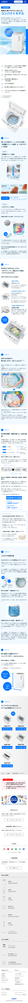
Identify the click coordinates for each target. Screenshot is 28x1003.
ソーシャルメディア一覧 (14, 852)
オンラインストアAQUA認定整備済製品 (18, 2)
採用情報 (3, 976)
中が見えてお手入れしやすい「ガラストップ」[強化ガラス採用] (13, 71)
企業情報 (3, 973)
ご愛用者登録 (17, 982)
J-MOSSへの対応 (4, 980)
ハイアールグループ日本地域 (20, 994)
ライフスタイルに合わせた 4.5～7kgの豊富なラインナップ (15, 91)
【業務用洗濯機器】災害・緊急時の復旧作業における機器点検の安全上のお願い (15, 783)
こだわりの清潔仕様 (9, 83)
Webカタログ (4, 978)
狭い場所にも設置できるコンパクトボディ (15, 87)
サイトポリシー (4, 992)
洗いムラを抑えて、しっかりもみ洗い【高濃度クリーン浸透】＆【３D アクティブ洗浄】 (15, 66)
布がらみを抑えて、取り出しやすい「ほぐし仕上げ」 (15, 75)
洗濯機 (8, 773)
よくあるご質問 (18, 973)
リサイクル (3, 982)
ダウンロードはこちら (15, 820)
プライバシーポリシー (19, 992)
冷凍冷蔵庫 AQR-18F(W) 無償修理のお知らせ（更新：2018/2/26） (15, 787)
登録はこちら (15, 868)
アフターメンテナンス (19, 976)
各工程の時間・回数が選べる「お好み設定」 (11, 79)
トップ (2, 773)
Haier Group (3, 994)
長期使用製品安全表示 (19, 984)
